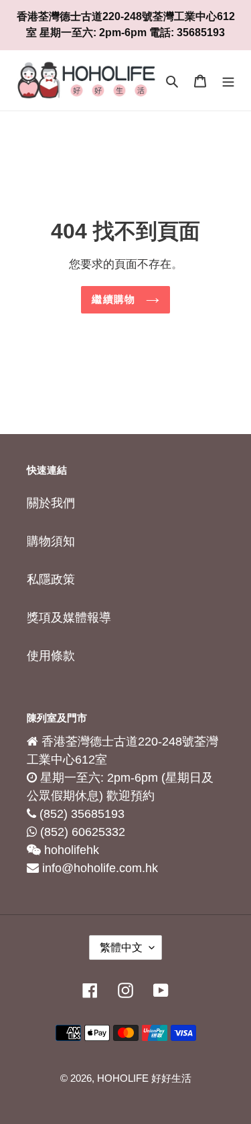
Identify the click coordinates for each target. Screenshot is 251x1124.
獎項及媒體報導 (69, 617)
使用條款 (51, 655)
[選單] (228, 80)
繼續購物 (115, 299)
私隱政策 (51, 579)
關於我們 (51, 503)
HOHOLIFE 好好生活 (144, 1078)
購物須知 (51, 541)
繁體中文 (121, 947)
